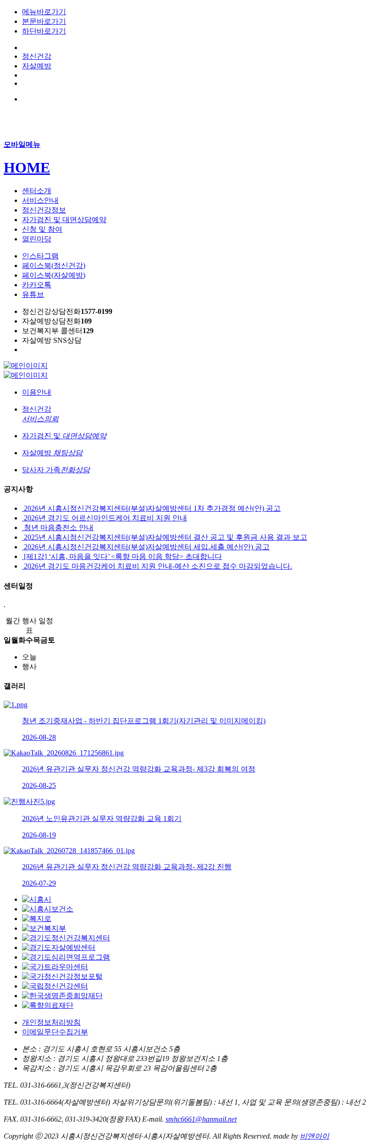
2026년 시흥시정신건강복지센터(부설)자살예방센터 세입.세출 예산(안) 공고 (146, 547)
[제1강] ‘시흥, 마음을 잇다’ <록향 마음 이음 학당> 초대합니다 (122, 556)
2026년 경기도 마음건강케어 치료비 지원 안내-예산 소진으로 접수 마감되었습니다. (157, 566)
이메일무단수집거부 (55, 1032)
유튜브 (33, 294)
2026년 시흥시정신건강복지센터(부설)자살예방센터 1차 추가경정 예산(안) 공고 (151, 508)
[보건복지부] (44, 928)
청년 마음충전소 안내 (58, 527)
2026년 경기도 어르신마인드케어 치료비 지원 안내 (104, 518)
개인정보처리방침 (51, 1022)
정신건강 (36, 56)
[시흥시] (36, 899)
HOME (27, 167)
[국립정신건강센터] (55, 986)
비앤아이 (314, 1136)
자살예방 (36, 66)
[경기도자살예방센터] (58, 947)
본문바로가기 (44, 21)
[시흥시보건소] (47, 909)
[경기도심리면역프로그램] (66, 957)
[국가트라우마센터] (55, 967)
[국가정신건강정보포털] (62, 976)
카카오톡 (36, 285)
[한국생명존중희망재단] (62, 996)
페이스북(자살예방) (53, 275)
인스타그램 (40, 256)
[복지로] (36, 918)
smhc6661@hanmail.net (201, 1119)
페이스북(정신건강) (53, 265)
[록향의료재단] (47, 1005)
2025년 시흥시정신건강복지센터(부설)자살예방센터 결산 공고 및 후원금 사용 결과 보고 (164, 537)
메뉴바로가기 (44, 12)
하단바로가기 (44, 31)
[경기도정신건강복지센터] (66, 938)
